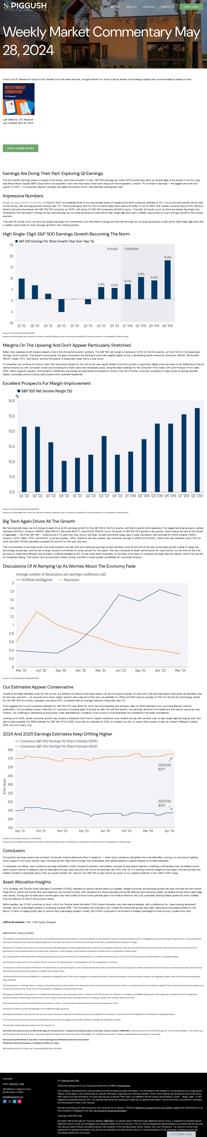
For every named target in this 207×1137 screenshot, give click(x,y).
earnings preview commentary (26, 202)
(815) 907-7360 (16, 1084)
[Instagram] (19, 1101)
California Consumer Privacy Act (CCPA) (153, 1108)
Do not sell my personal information (110, 1110)
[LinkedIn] (14, 1101)
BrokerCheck (124, 1085)
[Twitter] (10, 1101)
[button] (115, 6)
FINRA (106, 1121)
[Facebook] (5, 1101)
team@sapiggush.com (13, 1097)
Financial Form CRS (70, 1080)
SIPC (112, 1121)
